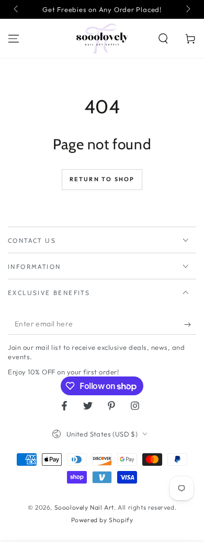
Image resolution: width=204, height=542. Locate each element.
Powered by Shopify (102, 520)
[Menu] (13, 39)
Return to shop (102, 179)
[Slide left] (17, 9)
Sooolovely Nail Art (84, 507)
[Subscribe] (190, 324)
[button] (163, 39)
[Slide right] (187, 9)
